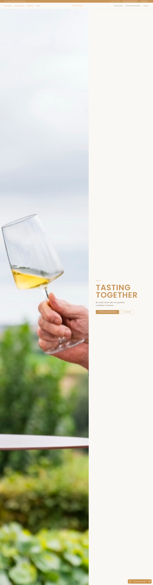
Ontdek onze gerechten (107, 312)
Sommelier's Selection (133, 6)
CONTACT (144, 1)
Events (38, 6)
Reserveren (127, 312)
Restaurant (8, 6)
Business (30, 6)
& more (146, 6)
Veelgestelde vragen (130, 1)
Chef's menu (118, 6)
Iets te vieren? (19, 6)
